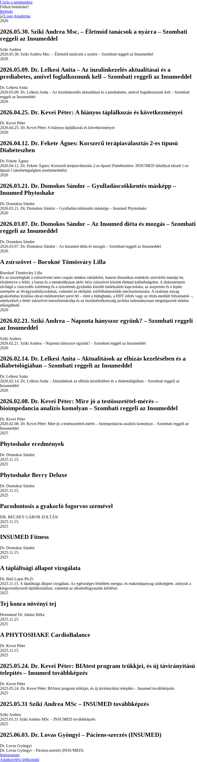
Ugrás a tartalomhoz (16, 2)
